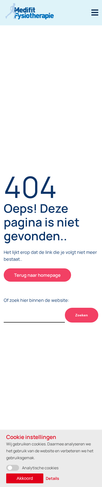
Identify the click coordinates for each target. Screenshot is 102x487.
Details (52, 478)
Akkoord (25, 478)
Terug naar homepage (37, 275)
